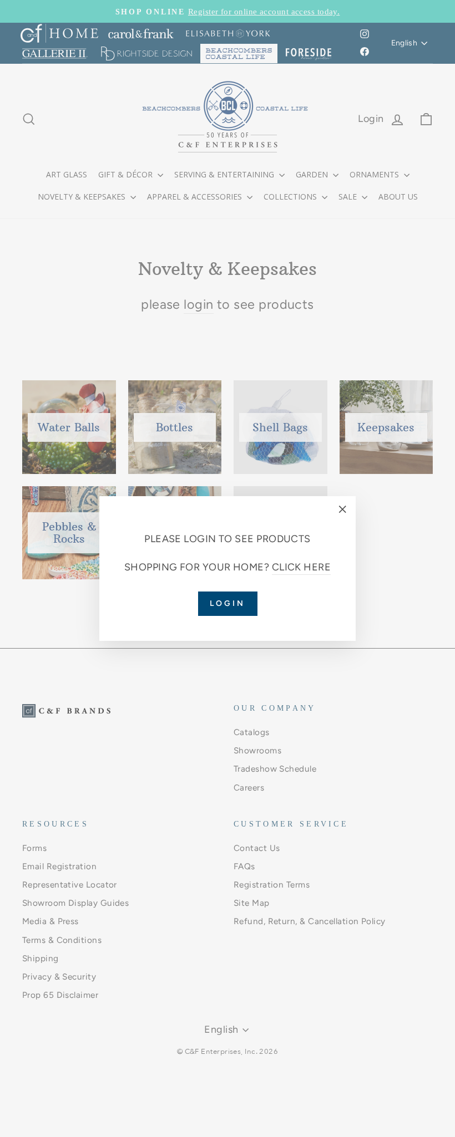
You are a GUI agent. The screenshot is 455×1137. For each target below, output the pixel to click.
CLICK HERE (301, 567)
